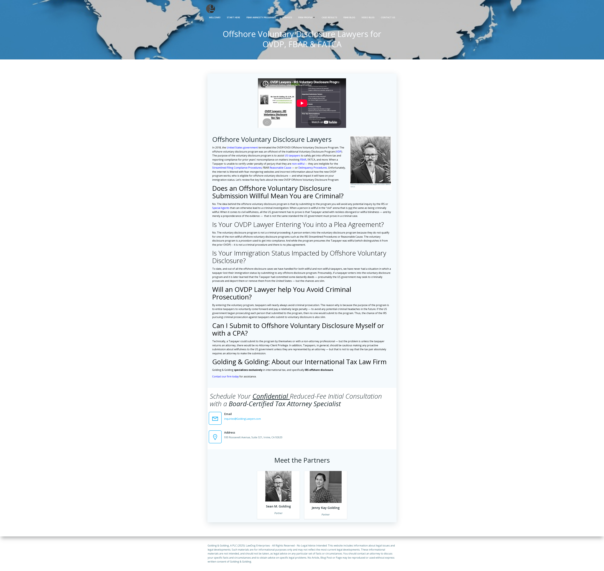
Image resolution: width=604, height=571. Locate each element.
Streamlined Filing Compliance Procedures (237, 167)
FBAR (303, 159)
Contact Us (388, 17)
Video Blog (368, 17)
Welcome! (215, 17)
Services (287, 17)
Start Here (233, 17)
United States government (242, 147)
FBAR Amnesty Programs (261, 17)
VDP (338, 151)
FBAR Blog (349, 17)
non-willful (298, 163)
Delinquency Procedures (312, 167)
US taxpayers (292, 155)
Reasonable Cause (280, 167)
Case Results (329, 17)
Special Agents (220, 208)
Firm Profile (305, 17)
